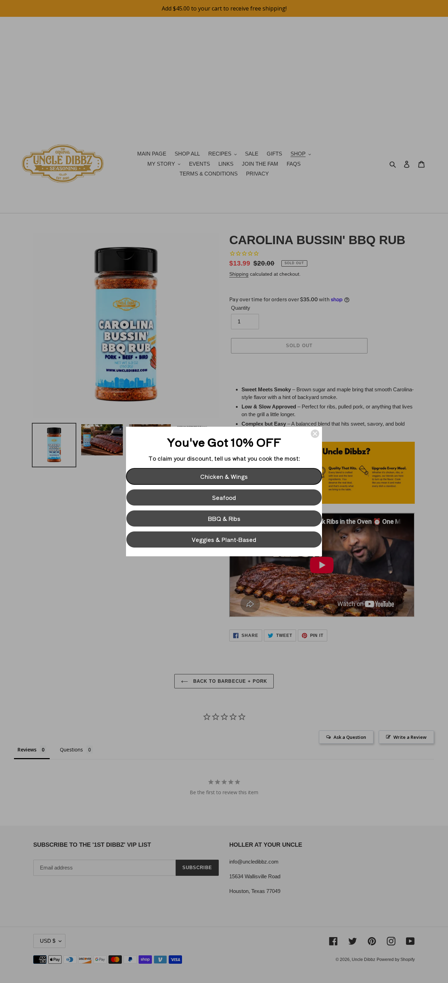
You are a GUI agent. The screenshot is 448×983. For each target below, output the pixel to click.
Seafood (224, 497)
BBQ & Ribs (224, 518)
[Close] (315, 433)
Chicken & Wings (224, 476)
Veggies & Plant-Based (224, 539)
